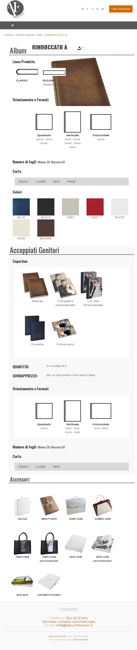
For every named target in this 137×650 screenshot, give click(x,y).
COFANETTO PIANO (49, 595)
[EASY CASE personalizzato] (102, 534)
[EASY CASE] (75, 534)
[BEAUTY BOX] (49, 496)
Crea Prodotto (120, 9)
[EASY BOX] (22, 572)
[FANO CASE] (22, 534)
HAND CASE (76, 519)
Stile (39, 35)
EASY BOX (22, 595)
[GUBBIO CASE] (102, 496)
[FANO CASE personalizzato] (49, 534)
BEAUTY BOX (49, 519)
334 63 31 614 (77, 618)
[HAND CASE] (75, 496)
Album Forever (57, 636)
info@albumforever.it (74, 625)
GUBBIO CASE (103, 519)
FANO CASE (22, 557)
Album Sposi (24, 35)
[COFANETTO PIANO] (49, 572)
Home (8, 35)
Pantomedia (80, 639)
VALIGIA (22, 519)
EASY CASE (76, 557)
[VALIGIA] (22, 496)
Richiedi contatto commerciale (68, 621)
